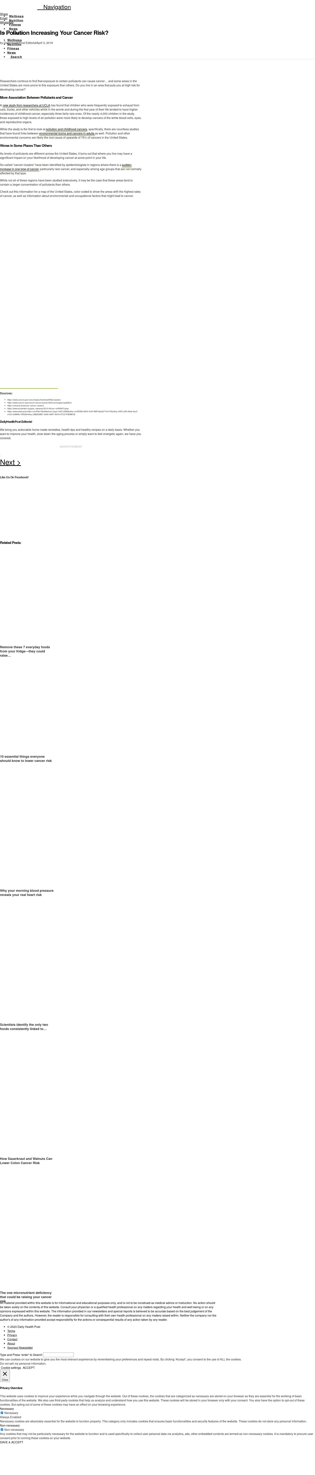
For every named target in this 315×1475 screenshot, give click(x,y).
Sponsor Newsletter (20, 1347)
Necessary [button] (7, 1409)
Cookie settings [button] (11, 1368)
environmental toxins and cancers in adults (67, 133)
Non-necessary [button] (10, 1425)
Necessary (11, 1413)
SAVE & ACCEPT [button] (11, 1442)
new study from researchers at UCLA (26, 105)
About (11, 1343)
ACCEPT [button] (29, 1368)
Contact (12, 1339)
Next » (71, 462)
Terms (11, 1331)
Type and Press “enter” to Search (21, 1355)
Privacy (12, 1335)
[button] (54, 6)
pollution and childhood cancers (66, 129)
